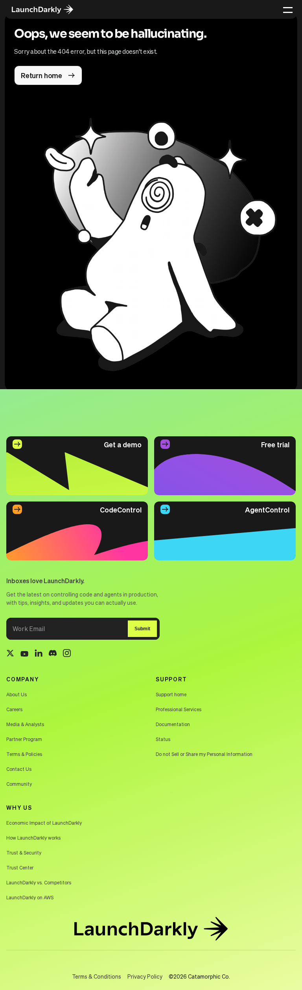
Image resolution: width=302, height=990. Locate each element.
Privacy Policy (144, 976)
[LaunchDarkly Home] (48, 9)
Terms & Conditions (96, 976)
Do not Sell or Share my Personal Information (204, 754)
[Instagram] (67, 654)
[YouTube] (24, 654)
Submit (142, 628)
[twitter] (10, 654)
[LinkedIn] (38, 654)
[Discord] (53, 654)
